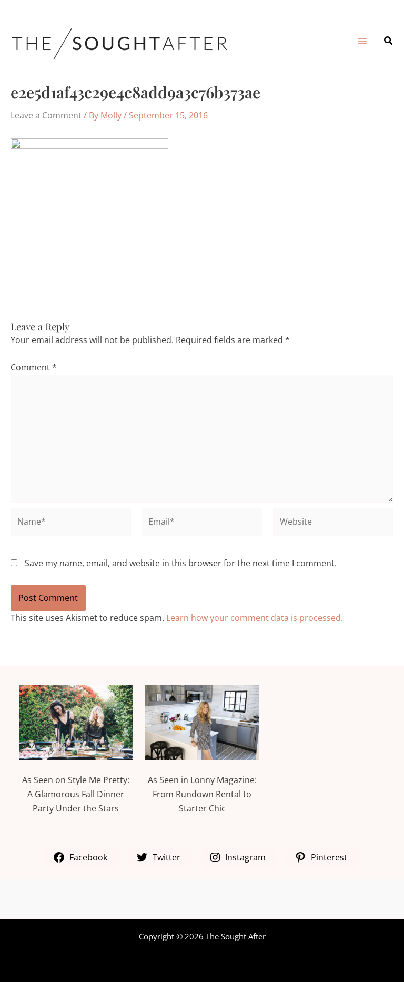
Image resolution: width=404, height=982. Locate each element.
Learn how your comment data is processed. (254, 618)
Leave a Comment (46, 115)
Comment (34, 367)
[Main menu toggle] (362, 41)
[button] (388, 41)
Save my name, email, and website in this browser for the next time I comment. (181, 563)
